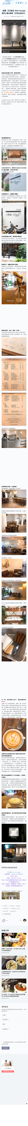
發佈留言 (5, 1048)
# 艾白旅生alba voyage (15, 908)
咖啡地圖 (18, 16)
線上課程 (3, 1060)
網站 (4, 1024)
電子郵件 (6, 1019)
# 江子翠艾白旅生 (5, 908)
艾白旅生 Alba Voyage (14, 872)
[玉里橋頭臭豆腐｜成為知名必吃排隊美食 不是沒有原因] (14, 963)
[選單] (25, 3)
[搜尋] (23, 2)
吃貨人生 (22, 16)
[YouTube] (20, 2)
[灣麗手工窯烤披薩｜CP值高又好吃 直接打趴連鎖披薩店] (14, 940)
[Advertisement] (14, 121)
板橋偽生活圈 (13, 16)
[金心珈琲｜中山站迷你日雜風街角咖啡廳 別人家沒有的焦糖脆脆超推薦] (14, 986)
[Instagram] (18, 2)
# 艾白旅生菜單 (5, 911)
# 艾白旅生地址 (7, 914)
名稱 (4, 1015)
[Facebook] (16, 2)
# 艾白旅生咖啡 (13, 911)
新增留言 (6, 1029)
